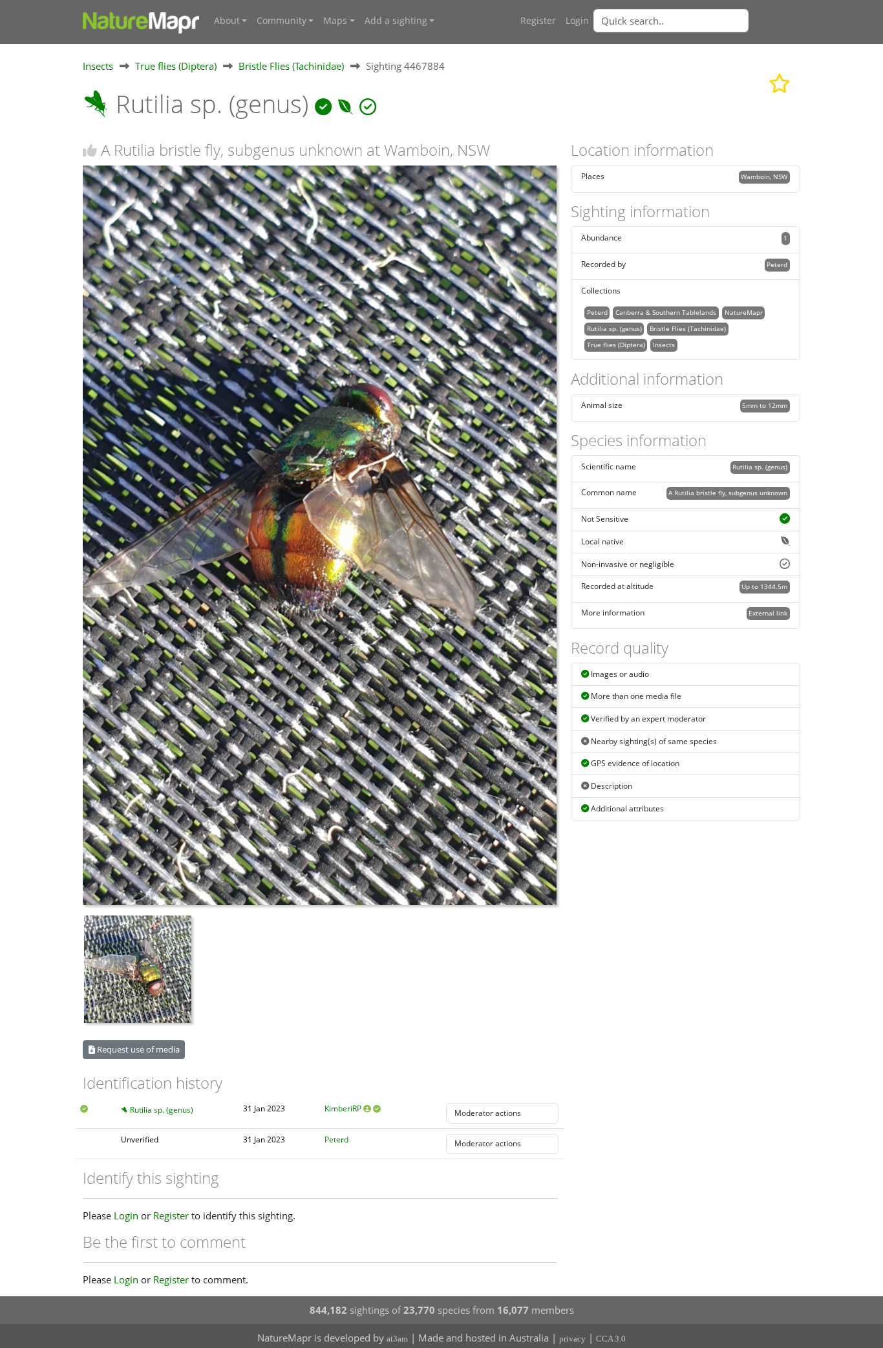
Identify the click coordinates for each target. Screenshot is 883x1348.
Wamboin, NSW (764, 176)
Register (538, 21)
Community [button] (281, 21)
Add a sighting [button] (396, 21)
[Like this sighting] (90, 150)
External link (768, 612)
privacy (572, 1338)
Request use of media (137, 1049)
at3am (397, 1338)
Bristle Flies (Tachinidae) (291, 65)
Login (577, 21)
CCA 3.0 (611, 1338)
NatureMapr (744, 312)
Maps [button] (335, 21)
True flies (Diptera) (176, 65)
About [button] (227, 21)
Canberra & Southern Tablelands (665, 312)
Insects (98, 65)
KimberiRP (342, 1108)
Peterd (336, 1139)
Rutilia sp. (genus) (161, 1109)
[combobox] (696, 20)
